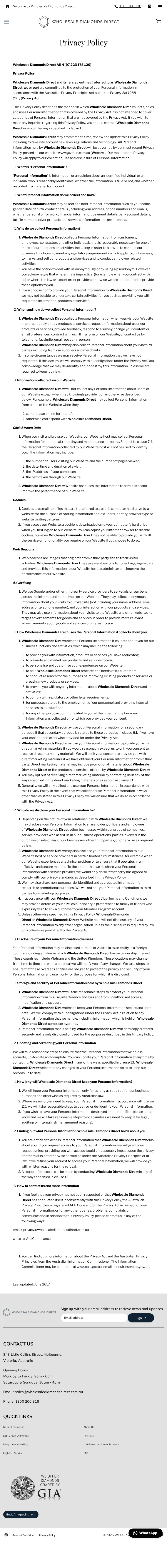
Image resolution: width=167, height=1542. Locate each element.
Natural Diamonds (13, 1427)
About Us (89, 1427)
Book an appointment (20, 1514)
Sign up (141, 1318)
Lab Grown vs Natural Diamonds (102, 1444)
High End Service (12, 1453)
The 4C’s (89, 1435)
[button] (146, 1533)
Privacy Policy (47, 1535)
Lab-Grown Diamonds (15, 1435)
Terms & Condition (23, 1535)
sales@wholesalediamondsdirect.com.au (49, 1392)
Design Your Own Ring (15, 1444)
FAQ (86, 1453)
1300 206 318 (130, 6)
